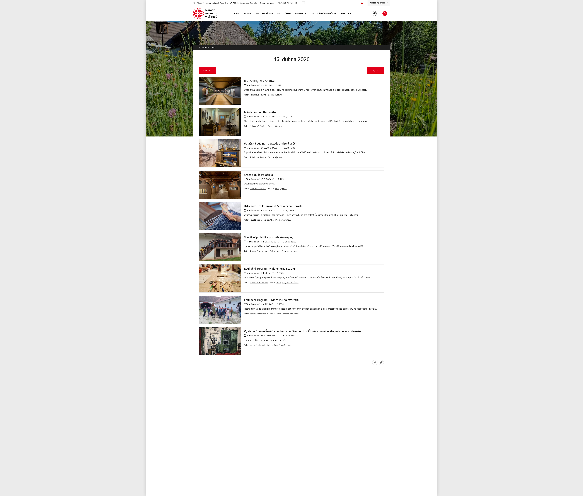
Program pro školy (290, 251)
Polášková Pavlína (258, 94)
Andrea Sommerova (259, 251)
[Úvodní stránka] (205, 13)
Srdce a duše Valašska (258, 174)
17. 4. (374, 70)
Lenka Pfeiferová (257, 344)
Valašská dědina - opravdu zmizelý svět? (270, 143)
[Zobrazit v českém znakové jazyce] (374, 13)
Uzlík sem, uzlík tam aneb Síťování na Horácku (273, 206)
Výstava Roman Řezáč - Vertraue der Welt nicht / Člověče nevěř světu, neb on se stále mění (302, 331)
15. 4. (209, 70)
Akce (277, 188)
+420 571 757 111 (288, 2)
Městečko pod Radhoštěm (261, 112)
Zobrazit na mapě (267, 3)
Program (279, 219)
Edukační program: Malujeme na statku (269, 268)
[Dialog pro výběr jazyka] (363, 3)
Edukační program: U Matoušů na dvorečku (272, 299)
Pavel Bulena (256, 219)
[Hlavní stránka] (200, 47)
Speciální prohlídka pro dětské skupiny (268, 237)
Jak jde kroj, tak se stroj (259, 80)
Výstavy (278, 94)
